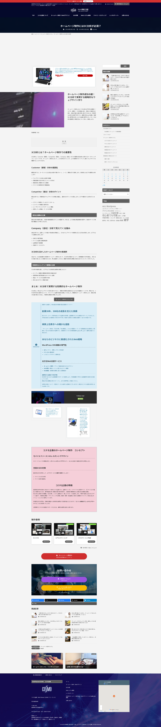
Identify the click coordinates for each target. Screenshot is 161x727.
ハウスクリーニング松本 (84, 538)
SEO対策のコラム (107, 128)
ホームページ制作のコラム (47, 646)
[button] (88, 547)
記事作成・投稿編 (114, 220)
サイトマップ (58, 675)
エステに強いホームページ (110, 140)
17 (104, 178)
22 (123, 178)
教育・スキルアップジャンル (110, 162)
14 (119, 176)
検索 (125, 66)
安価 (117, 218)
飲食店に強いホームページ (110, 153)
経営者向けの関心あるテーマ (109, 156)
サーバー (120, 208)
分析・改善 (122, 213)
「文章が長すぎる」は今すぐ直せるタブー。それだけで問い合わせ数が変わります (50, 613)
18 (108, 178)
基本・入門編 (121, 216)
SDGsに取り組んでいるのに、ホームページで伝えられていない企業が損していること (84, 613)
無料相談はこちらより (123, 4)
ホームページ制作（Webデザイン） (74, 684)
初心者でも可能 (110, 215)
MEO (104, 206)
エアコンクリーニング (61, 538)
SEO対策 (68, 687)
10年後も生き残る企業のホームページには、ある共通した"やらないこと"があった (50, 629)
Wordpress (111, 206)
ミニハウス (36, 538)
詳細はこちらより (88, 1)
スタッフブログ (106, 134)
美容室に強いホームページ (110, 150)
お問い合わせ (48, 675)
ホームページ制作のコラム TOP (64, 299)
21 (119, 178)
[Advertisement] (80, 48)
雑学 (43, 648)
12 (112, 176)
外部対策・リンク (108, 218)
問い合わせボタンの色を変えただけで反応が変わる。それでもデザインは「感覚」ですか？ (84, 629)
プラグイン (118, 211)
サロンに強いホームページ (110, 143)
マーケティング (106, 213)
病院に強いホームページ (110, 147)
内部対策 (115, 213)
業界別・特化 (105, 220)
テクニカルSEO (108, 211)
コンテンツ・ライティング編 (110, 208)
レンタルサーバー (70, 693)
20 (116, 178)
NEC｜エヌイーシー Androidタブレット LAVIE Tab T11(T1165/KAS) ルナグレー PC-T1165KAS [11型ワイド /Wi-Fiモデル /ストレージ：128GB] (52, 412)
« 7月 (103, 185)
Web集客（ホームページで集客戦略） (113, 131)
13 (116, 176)
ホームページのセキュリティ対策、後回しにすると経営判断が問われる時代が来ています (84, 621)
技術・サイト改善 (124, 218)
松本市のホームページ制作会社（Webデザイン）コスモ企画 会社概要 (81, 696)
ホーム (67, 681)
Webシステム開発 (70, 690)
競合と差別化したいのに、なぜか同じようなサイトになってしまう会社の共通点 (120, 96)
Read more (46, 541)
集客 (121, 220)
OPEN (64, 143)
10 (104, 176)
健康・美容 (107, 159)
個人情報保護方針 (37, 675)
